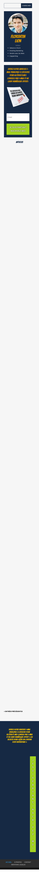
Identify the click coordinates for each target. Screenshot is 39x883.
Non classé (10, 513)
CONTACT (27, 862)
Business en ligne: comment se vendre (16, 455)
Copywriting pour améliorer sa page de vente (18, 623)
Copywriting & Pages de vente (16, 571)
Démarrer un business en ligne (17, 288)
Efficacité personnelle (14, 346)
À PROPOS (18, 862)
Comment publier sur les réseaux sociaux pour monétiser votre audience (18, 173)
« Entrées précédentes (13, 711)
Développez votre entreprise (16, 176)
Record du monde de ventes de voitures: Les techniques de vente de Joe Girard (17, 341)
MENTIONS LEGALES (18, 865)
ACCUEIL (9, 862)
